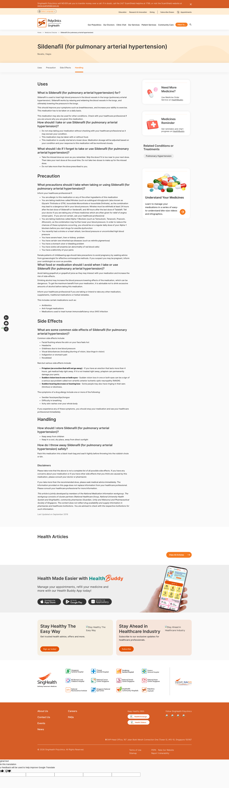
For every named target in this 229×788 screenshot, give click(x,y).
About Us (42, 711)
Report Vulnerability (160, 753)
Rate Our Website (166, 750)
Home (39, 32)
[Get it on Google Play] (74, 602)
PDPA (153, 750)
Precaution (51, 67)
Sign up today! (49, 649)
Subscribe (126, 649)
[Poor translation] (8, 771)
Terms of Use (135, 750)
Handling (79, 67)
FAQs (71, 717)
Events (41, 723)
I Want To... (181, 25)
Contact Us (43, 717)
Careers (72, 711)
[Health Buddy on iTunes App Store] (49, 602)
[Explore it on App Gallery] (100, 602)
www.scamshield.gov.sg (48, 6)
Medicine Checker (51, 32)
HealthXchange (140, 717)
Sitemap (133, 753)
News (40, 729)
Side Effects (65, 67)
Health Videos (140, 722)
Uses (39, 67)
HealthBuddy (177, 100)
